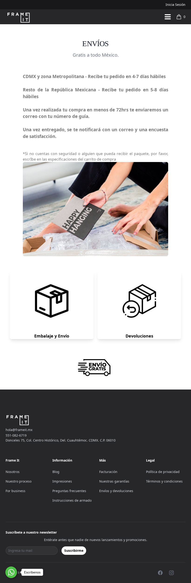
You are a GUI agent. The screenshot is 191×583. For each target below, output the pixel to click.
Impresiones (62, 481)
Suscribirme (73, 550)
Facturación (108, 471)
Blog (55, 471)
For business (15, 491)
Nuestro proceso (18, 481)
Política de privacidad (163, 471)
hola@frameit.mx (19, 430)
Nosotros (13, 471)
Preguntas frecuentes (69, 491)
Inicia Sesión (175, 4)
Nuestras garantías (114, 481)
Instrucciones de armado (72, 500)
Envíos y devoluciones (116, 491)
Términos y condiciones (164, 481)
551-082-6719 (16, 435)
